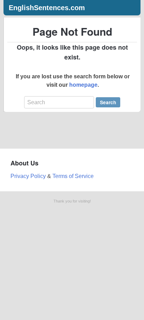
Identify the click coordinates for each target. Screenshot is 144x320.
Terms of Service (73, 176)
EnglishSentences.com (47, 8)
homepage (83, 85)
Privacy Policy (28, 176)
